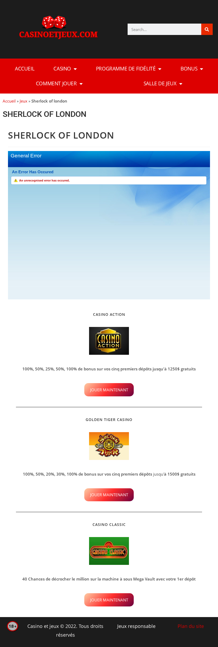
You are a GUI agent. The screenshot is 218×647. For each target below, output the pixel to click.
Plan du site (191, 626)
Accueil (24, 68)
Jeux (23, 101)
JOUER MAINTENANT (109, 389)
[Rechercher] (207, 29)
